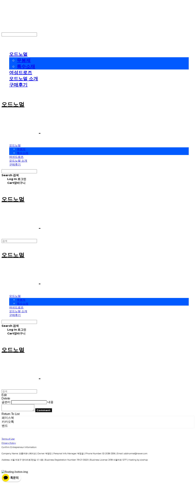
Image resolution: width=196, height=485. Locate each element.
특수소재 (26, 66)
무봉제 (24, 60)
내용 (50, 402)
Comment (44, 410)
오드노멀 (18, 54)
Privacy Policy (9, 443)
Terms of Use (8, 438)
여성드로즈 (20, 72)
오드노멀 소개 (23, 78)
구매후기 (18, 84)
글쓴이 (6, 402)
